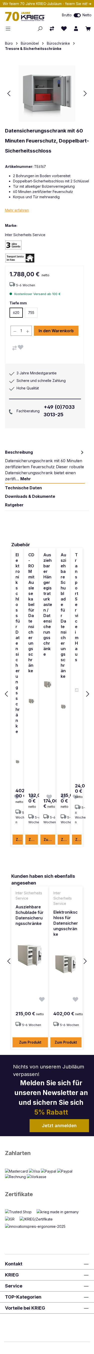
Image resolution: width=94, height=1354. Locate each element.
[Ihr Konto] (76, 29)
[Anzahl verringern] (15, 331)
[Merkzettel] (64, 29)
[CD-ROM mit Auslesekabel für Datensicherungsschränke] (31, 701)
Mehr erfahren (17, 210)
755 (31, 312)
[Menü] (9, 29)
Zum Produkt (19, 839)
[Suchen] (40, 29)
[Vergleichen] (15, 348)
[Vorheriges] (9, 93)
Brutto (67, 15)
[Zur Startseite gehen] (27, 16)
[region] (47, 694)
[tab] (45, 465)
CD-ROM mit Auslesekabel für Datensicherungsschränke (31, 612)
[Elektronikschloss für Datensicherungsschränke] (18, 762)
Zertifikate (19, 1194)
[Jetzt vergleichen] (52, 29)
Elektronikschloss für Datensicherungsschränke (18, 643)
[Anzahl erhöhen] (28, 331)
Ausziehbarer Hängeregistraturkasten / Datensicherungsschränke (47, 604)
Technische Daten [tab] (23, 487)
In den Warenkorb (56, 330)
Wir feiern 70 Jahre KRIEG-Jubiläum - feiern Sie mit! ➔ (47, 4)
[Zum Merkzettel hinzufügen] (20, 347)
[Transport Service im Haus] (76, 690)
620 (16, 312)
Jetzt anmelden (59, 1125)
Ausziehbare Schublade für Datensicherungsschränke (63, 615)
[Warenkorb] (88, 29)
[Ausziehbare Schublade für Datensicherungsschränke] (63, 707)
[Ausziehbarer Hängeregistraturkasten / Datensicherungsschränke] (47, 684)
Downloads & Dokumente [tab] (30, 496)
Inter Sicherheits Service (25, 235)
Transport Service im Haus (76, 607)
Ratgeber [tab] (14, 504)
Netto (86, 15)
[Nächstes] (85, 93)
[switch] (77, 15)
